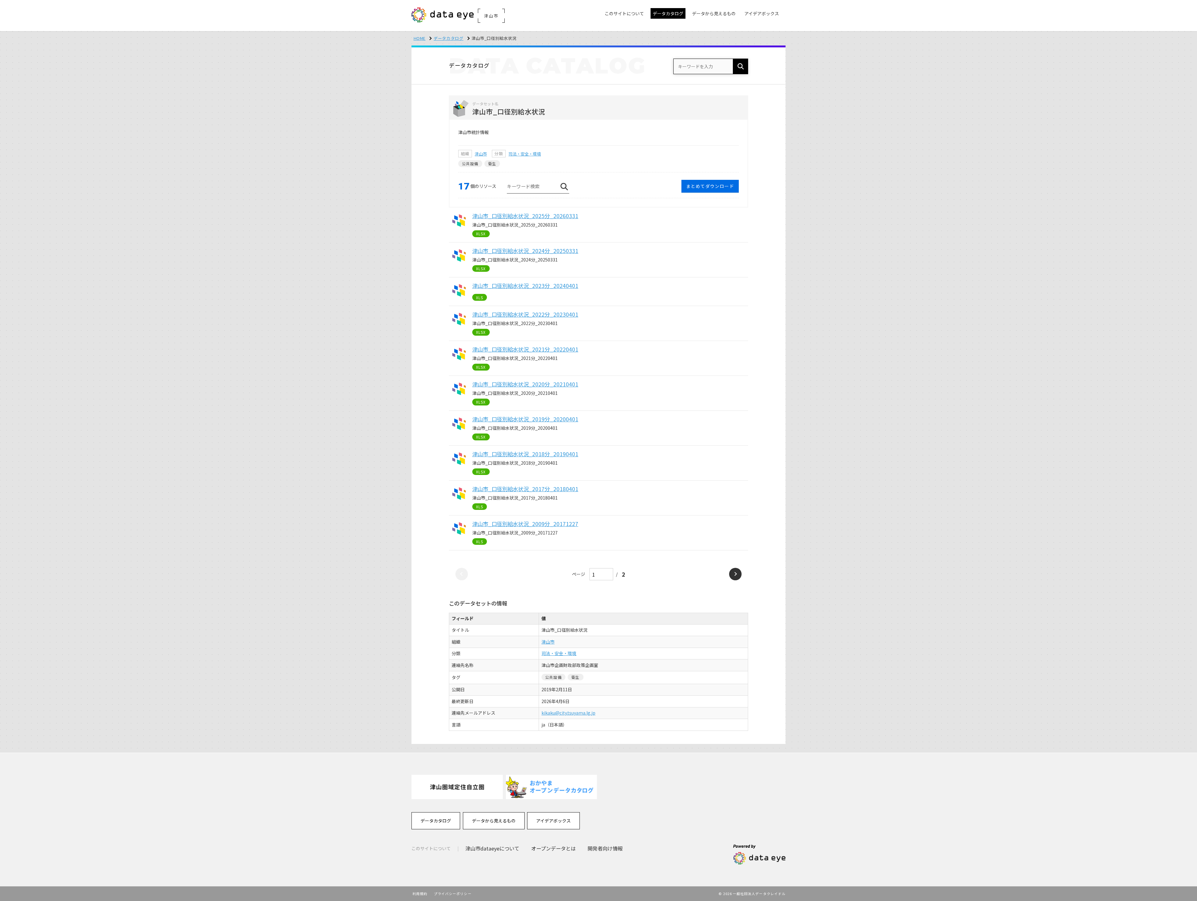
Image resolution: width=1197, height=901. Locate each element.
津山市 (481, 154)
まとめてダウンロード (710, 186)
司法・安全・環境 (524, 154)
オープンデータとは (553, 848)
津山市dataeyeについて (492, 848)
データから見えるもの (494, 820)
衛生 (492, 163)
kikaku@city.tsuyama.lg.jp (568, 713)
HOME (420, 38)
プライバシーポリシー (453, 893)
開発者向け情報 (605, 848)
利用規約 (419, 893)
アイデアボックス (553, 820)
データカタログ (449, 38)
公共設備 (470, 163)
